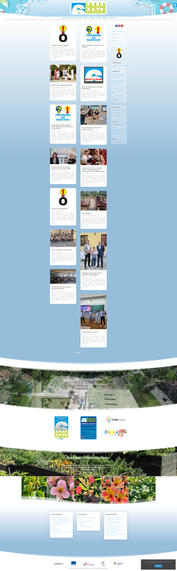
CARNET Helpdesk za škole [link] (85, 481)
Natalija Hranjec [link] (56, 290)
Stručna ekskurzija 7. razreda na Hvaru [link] (61, 250)
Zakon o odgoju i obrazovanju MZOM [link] (115, 478)
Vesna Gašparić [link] (86, 294)
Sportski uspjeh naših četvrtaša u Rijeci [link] (61, 85)
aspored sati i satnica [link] (117, 31)
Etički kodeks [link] (55, 489)
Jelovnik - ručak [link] (115, 37)
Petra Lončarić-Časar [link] (87, 90)
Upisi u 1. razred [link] (116, 85)
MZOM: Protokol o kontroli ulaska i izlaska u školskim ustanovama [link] (119, 76)
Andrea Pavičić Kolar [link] (57, 87)
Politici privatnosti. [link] (167, 562)
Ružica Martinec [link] (86, 173)
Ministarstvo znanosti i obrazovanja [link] (87, 478)
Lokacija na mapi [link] (116, 116)
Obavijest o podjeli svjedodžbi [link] (59, 208)
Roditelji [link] (86, 18)
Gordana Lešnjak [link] (86, 215)
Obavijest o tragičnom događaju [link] (60, 45)
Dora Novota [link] (55, 252)
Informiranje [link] (78, 18)
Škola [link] (71, 18)
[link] (175, 5)
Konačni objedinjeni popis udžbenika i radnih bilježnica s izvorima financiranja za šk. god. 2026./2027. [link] (62, 126)
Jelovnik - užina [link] (115, 34)
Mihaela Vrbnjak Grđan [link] (57, 171)
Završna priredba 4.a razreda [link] (89, 292)
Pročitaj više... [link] (54, 58)
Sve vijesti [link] (114, 40)
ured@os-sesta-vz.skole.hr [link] (118, 130)
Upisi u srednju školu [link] (117, 88)
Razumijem (158, 566)
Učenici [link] (93, 18)
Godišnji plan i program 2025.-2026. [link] (60, 480)
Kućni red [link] (54, 487)
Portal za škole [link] (82, 483)
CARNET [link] (81, 480)
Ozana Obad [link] (55, 130)
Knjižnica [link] (105, 18)
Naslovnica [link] (65, 18)
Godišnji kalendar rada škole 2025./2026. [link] (61, 478)
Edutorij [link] (81, 485)
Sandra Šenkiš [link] (86, 49)
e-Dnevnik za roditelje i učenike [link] (86, 487)
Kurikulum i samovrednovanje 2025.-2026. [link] (61, 481)
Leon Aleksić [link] (55, 210)
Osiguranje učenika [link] (117, 95)
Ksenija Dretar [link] (55, 47)
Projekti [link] (98, 18)
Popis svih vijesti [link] (116, 142)
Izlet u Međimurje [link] (86, 213)
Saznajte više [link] (115, 133)
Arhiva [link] (112, 18)
